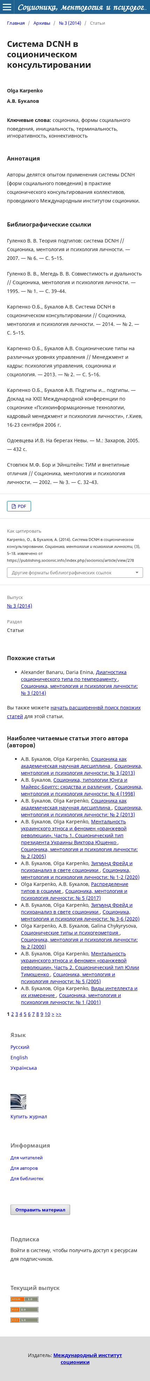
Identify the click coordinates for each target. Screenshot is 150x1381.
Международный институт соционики (87, 1358)
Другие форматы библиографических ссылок (62, 572)
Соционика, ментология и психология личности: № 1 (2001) (71, 998)
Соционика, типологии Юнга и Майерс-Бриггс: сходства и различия (74, 783)
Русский (19, 1047)
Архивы (41, 23)
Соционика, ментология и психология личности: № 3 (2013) (81, 769)
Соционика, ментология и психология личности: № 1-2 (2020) (80, 873)
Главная (16, 23)
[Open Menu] (7, 7)
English (19, 1057)
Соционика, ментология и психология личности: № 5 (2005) (68, 978)
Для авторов (24, 1168)
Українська (23, 1067)
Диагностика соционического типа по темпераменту (74, 675)
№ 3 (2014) (70, 23)
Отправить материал (40, 1210)
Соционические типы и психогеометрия (70, 932)
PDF (21, 506)
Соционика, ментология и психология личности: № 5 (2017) (74, 894)
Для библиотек (27, 1178)
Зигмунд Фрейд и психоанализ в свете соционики (77, 866)
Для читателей (26, 1157)
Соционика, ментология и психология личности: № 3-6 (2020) (80, 915)
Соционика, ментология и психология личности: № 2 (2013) (81, 811)
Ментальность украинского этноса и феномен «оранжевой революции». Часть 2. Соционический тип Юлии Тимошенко (80, 964)
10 (47, 1014)
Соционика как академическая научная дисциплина (74, 762)
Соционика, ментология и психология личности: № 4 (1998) (82, 790)
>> (58, 1014)
